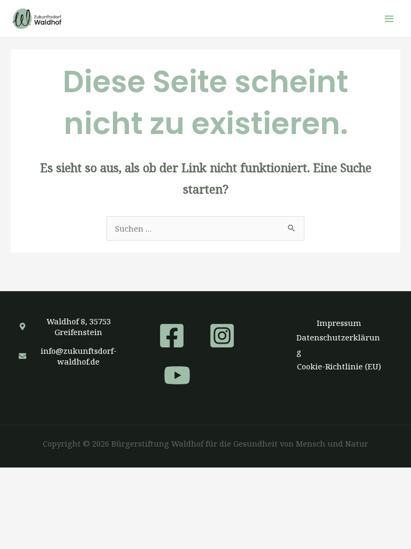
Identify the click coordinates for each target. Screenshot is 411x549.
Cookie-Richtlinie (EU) (339, 366)
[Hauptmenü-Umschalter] (389, 19)
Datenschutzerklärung (338, 344)
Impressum (339, 322)
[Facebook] (172, 335)
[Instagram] (222, 335)
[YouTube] (177, 375)
